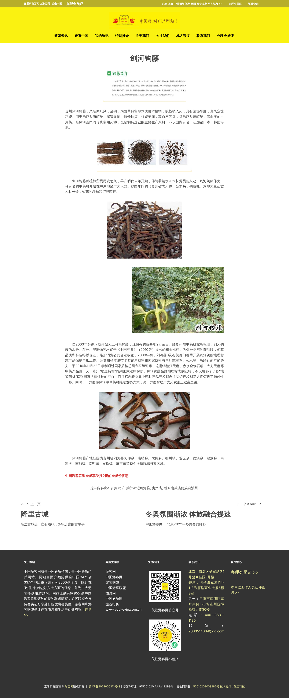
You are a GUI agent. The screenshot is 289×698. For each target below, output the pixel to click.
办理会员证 (74, 3)
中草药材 (112, 382)
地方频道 (183, 35)
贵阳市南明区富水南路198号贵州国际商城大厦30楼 (206, 603)
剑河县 (84, 122)
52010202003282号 (206, 686)
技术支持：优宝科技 (232, 686)
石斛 (200, 366)
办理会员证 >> (245, 572)
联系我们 (203, 35)
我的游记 (102, 35)
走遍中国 (81, 35)
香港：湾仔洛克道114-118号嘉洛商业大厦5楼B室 (206, 587)
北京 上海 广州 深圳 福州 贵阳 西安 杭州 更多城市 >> (192, 3)
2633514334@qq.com (206, 631)
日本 (206, 122)
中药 (82, 186)
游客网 (69, 686)
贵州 (68, 111)
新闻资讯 (61, 35)
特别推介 (122, 35)
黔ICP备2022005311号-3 (105, 686)
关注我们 (162, 35)
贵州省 (157, 488)
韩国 (216, 122)
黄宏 (117, 488)
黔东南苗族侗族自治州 (181, 488)
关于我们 (142, 35)
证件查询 (253, 3)
